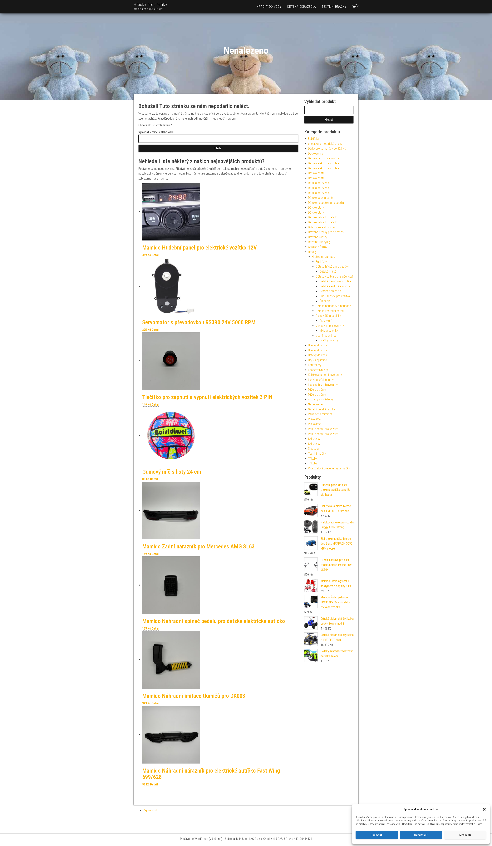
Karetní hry (314, 365)
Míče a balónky (329, 330)
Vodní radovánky (326, 335)
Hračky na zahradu (323, 257)
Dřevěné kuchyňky (319, 242)
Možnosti (465, 835)
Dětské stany (316, 207)
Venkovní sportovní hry (330, 326)
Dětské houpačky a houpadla (326, 203)
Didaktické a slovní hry (322, 227)
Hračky (312, 252)
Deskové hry (315, 153)
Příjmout (376, 835)
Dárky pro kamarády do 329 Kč (327, 148)
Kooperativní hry (318, 370)
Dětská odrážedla (301, 6)
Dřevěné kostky (317, 237)
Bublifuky (313, 139)
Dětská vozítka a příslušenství (334, 276)
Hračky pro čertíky (150, 4)
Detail (155, 255)
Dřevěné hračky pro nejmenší (326, 232)
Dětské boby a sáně (320, 198)
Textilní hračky (334, 6)
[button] (484, 809)
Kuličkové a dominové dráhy (325, 375)
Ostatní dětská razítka (321, 409)
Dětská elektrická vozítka (323, 163)
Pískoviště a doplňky (328, 316)
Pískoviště (326, 321)
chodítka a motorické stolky (325, 144)
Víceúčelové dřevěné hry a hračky (329, 468)
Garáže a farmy (317, 247)
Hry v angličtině (317, 360)
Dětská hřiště (316, 173)
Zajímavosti (150, 810)
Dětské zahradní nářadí (322, 217)
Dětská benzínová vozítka (323, 158)
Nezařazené (315, 404)
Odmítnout (421, 835)
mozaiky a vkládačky (320, 399)
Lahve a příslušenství (321, 380)
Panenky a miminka (320, 414)
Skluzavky (314, 439)
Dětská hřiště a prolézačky (332, 266)
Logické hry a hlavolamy (323, 385)
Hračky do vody (269, 6)
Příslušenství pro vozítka (335, 296)
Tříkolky (312, 458)
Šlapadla (325, 301)
